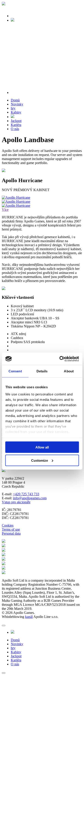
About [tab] (69, 371)
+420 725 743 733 (26, 494)
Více (5, 209)
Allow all (42, 447)
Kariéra (16, 125)
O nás (15, 129)
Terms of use (11, 529)
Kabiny (16, 112)
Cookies (7, 525)
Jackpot (16, 121)
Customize (39, 460)
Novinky (17, 104)
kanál (29, 617)
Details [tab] (42, 371)
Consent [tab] (15, 371)
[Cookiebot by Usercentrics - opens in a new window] (60, 359)
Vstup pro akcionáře (16, 502)
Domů (15, 100)
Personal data (11, 533)
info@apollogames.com (30, 498)
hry (13, 108)
